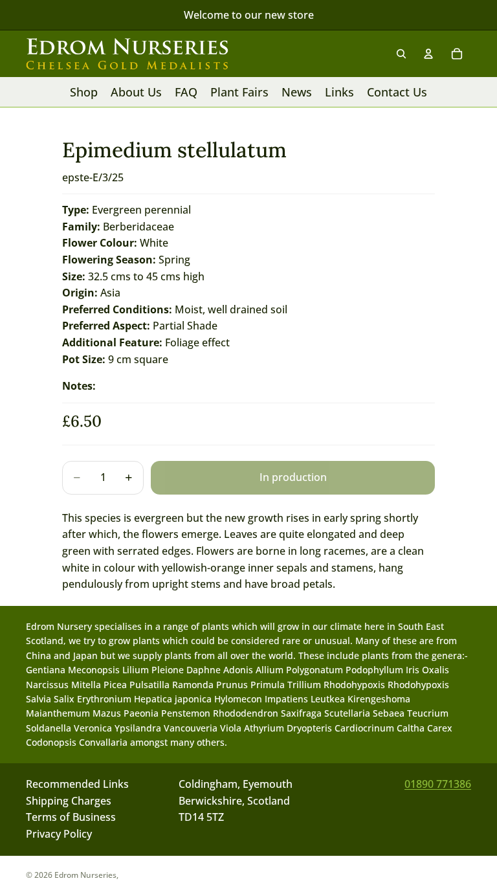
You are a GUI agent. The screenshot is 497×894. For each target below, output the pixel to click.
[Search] (401, 53)
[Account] (428, 53)
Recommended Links (77, 784)
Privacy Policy (59, 834)
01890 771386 (437, 784)
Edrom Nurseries (85, 874)
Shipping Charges (68, 801)
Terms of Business (71, 817)
